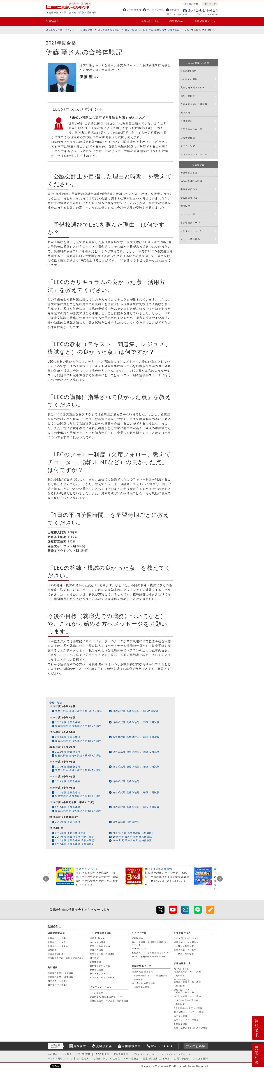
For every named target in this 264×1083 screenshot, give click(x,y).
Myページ (210, 4)
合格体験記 (131, 29)
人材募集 (67, 1054)
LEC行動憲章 (83, 1054)
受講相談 (257, 1055)
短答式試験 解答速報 (142, 971)
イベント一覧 (187, 214)
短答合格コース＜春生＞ (186, 942)
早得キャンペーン (87, 868)
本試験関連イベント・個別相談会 (151, 975)
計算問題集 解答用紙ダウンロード (107, 996)
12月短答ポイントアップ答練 (189, 1012)
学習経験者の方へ (205, 21)
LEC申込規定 (131, 1058)
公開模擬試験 (180, 1024)
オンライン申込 (155, 9)
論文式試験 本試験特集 (143, 983)
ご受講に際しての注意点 (106, 1058)
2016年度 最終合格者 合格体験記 (132, 836)
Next (220, 879)
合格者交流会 (187, 137)
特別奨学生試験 (142, 987)
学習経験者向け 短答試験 (60, 973)
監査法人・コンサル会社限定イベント (151, 952)
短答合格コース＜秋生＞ (186, 949)
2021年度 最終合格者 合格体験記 (161, 29)
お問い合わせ (69, 12)
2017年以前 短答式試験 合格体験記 (133, 833)
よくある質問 (96, 992)
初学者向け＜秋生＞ (58, 984)
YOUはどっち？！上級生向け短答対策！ (185, 991)
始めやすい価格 (189, 79)
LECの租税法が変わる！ (188, 1000)
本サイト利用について (60, 1058)
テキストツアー (189, 145)
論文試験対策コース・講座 (187, 996)
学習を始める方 (189, 189)
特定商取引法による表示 (156, 1058)
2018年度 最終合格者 (67, 821)
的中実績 (185, 112)
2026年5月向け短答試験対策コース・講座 (187, 980)
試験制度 (52, 949)
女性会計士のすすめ (58, 946)
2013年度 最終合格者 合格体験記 (74, 844)
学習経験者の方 (189, 197)
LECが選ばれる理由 (109, 29)
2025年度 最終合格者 (67, 722)
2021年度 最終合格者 (67, 781)
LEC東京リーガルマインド (60, 29)
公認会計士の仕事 (57, 938)
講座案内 (138, 979)
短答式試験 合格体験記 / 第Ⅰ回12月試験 (78, 711)
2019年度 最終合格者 (67, 807)
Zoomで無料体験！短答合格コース (150, 956)
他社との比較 (187, 95)
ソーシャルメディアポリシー (177, 1054)
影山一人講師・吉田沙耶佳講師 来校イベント (150, 943)
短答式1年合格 (188, 70)
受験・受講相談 (87, 12)
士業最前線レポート (58, 953)
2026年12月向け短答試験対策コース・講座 (187, 970)
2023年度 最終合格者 (67, 751)
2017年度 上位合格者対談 (70, 833)
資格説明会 (137, 938)
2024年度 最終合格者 (67, 737)
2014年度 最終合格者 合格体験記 (132, 840)
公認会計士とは (151, 21)
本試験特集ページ (190, 222)
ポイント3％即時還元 (158, 868)
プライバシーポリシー (144, 1054)
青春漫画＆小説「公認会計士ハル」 (66, 957)
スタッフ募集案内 (190, 239)
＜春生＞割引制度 (185, 946)
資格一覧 (54, 12)
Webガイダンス (140, 948)
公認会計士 (54, 21)
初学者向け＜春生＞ (58, 980)
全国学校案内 (133, 9)
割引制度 (185, 205)
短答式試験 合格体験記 (126, 781)
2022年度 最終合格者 (67, 766)
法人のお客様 (191, 4)
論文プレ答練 (180, 1016)
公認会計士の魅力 (57, 942)
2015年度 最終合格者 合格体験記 (74, 840)
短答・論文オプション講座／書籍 (191, 1027)
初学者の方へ (177, 21)
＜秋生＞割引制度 (185, 953)
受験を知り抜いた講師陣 (193, 104)
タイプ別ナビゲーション (186, 938)
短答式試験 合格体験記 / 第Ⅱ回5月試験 (136, 711)
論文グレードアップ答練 (186, 1020)
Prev (46, 879)
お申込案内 (83, 1058)
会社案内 (53, 1054)
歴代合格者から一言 (191, 129)
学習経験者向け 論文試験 (60, 977)
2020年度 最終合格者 (67, 792)
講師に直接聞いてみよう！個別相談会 (109, 1000)
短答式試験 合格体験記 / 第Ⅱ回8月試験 (78, 796)
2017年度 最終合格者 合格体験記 (74, 836)
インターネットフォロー (193, 154)
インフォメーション (191, 230)
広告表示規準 (121, 1054)
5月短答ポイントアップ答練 (188, 1008)
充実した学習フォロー (192, 87)
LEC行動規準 (102, 1054)
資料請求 (174, 9)
